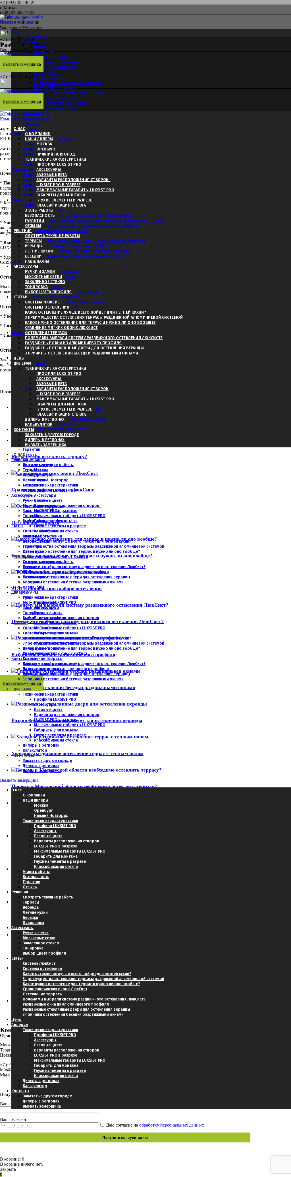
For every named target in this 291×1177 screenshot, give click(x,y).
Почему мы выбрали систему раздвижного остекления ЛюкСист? (84, 240)
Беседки (33, 256)
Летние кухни (39, 251)
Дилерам (23, 363)
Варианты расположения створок (67, 82)
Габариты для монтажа (60, 194)
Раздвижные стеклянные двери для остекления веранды (76, 251)
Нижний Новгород (55, 154)
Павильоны (33, 164)
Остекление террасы (46, 332)
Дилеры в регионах (45, 419)
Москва (41, 47)
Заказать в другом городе (52, 434)
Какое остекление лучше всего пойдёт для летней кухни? (77, 215)
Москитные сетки (43, 276)
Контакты (20, 332)
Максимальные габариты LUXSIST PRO (69, 92)
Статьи (17, 200)
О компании (34, 36)
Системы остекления (47, 307)
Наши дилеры (35, 41)
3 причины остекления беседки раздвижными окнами (73, 256)
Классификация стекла (56, 108)
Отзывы (30, 128)
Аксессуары (45, 72)
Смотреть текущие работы (52, 235)
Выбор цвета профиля (48, 291)
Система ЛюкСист (43, 302)
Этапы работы (39, 210)
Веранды (34, 245)
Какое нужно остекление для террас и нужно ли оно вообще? (81, 225)
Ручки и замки (40, 271)
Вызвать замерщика (45, 444)
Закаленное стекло (45, 281)
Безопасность (40, 215)
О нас (16, 31)
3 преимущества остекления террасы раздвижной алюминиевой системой (93, 220)
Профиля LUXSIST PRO (55, 67)
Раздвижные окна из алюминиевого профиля (66, 245)
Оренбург (46, 149)
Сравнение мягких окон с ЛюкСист (55, 230)
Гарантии (31, 123)
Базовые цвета (48, 77)
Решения (23, 230)
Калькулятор (38, 424)
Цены (16, 261)
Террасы (33, 240)
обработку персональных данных (171, 1125)
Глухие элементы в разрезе (60, 103)
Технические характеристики (50, 62)
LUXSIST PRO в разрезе (55, 87)
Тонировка (33, 189)
